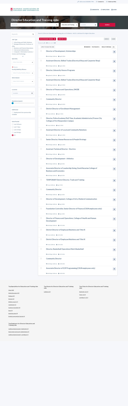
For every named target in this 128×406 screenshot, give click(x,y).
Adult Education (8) (13, 313)
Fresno (48, 113)
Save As (107, 39)
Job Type (14, 39)
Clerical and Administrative (21, 50)
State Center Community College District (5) (18, 331)
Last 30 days (17, 132)
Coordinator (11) (12, 304)
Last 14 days (17, 130)
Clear (113, 39)
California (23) (47, 291)
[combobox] (69, 25)
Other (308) (11, 290)
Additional (15, 110)
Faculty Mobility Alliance (19, 69)
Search (107, 25)
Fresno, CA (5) (82, 294)
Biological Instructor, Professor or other (22, 45)
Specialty (14, 59)
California (54, 56)
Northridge (49, 56)
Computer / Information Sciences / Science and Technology (22, 53)
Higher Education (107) (13, 293)
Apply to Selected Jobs (47, 47)
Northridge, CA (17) (83, 291)
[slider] (13, 103)
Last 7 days (17, 127)
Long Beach (49, 75)
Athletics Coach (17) (13, 302)
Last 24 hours (17, 124)
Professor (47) (11, 296)
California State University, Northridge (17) (18, 329)
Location (14, 89)
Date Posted (15, 121)
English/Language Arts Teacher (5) (16, 316)
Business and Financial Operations (23, 48)
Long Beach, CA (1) (83, 297)
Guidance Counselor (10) (14, 307)
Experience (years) (17, 101)
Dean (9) (10, 310)
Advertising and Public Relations (23, 42)
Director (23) (11, 299)
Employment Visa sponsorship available (21, 113)
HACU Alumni (15, 78)
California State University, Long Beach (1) (18, 334)
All (14, 135)
